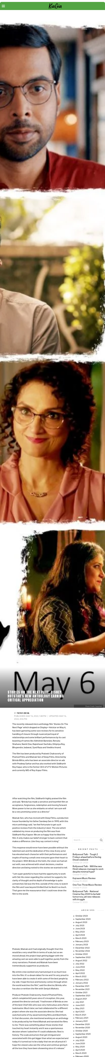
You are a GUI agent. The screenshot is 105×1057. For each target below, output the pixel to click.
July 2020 (79, 1040)
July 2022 (79, 964)
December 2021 (82, 986)
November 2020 (82, 1028)
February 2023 (82, 941)
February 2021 (81, 1018)
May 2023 (80, 932)
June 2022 (80, 967)
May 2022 (80, 970)
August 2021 (81, 999)
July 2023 (79, 925)
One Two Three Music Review (87, 885)
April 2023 (80, 935)
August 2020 (81, 1037)
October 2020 (81, 1031)
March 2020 (81, 1053)
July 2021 (79, 1002)
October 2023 (81, 916)
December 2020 (82, 1024)
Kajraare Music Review (84, 878)
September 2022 (83, 957)
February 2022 (82, 980)
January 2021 (81, 1021)
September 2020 (83, 1034)
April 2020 (80, 1050)
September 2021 (82, 996)
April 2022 (80, 973)
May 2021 (79, 1008)
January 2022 (81, 983)
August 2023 (81, 922)
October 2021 (81, 993)
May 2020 (80, 1047)
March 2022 (80, 976)
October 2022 (81, 954)
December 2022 (82, 948)
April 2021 (80, 1012)
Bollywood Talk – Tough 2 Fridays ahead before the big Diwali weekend (87, 857)
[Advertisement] (40, 784)
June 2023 (80, 929)
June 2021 (80, 1005)
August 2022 (81, 961)
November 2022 (82, 951)
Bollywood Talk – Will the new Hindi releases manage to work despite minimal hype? (88, 869)
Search (101, 840)
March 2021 (80, 1015)
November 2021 (82, 989)
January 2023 (81, 945)
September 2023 (83, 919)
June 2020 (80, 1043)
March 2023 (80, 938)
